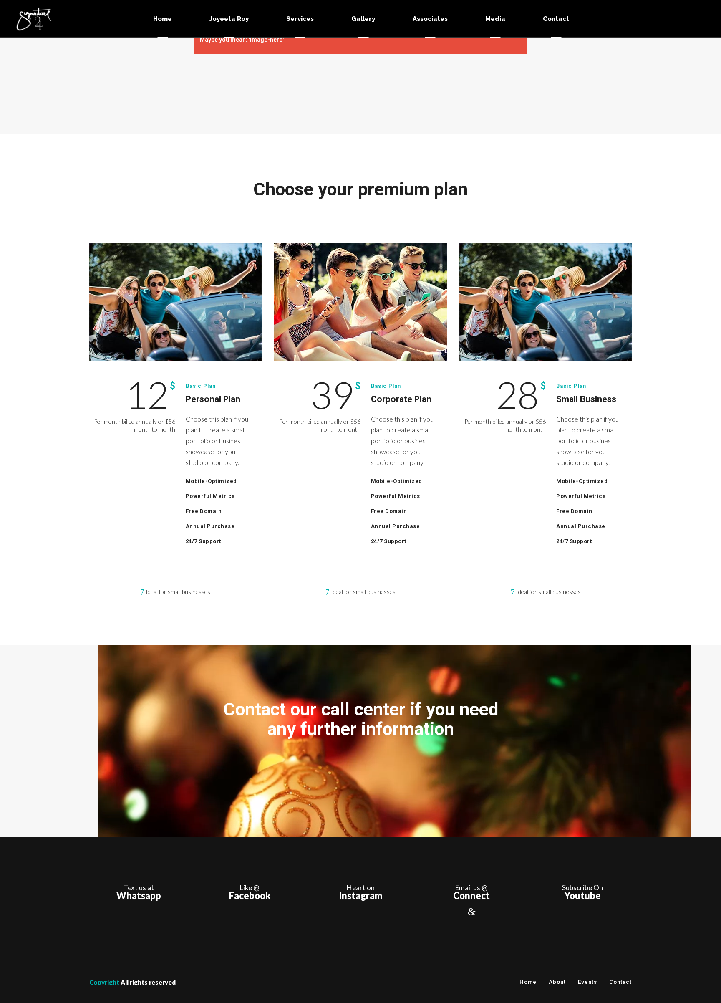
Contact (620, 982)
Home (528, 982)
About (557, 982)
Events (587, 982)
